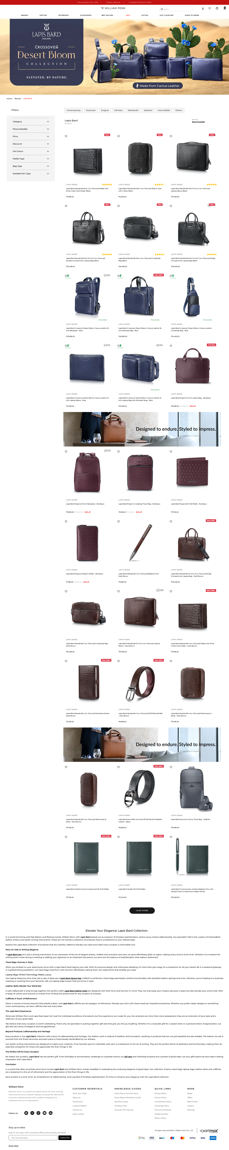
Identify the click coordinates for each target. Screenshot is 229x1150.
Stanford (148, 110)
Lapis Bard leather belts (76, 991)
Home (9, 98)
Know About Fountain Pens (126, 1093)
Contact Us (77, 1110)
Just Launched (167, 15)
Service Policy (160, 1097)
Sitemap (191, 1110)
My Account (78, 1102)
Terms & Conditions (163, 1110)
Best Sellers (107, 15)
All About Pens (120, 1106)
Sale (128, 15)
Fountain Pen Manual (123, 1110)
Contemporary (74, 110)
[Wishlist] (210, 8)
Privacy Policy (160, 1093)
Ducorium (91, 110)
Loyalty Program (80, 1106)
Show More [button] (13, 1146)
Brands (18, 98)
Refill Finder (192, 1102)
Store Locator (78, 1114)
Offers (189, 1097)
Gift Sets (118, 110)
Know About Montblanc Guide (127, 1097)
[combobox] (176, 9)
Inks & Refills (164, 110)
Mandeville (133, 110)
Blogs (189, 1093)
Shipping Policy (161, 1114)
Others (178, 110)
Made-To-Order (192, 15)
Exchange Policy (162, 1106)
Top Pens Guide (121, 1102)
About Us (76, 1097)
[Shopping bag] (217, 8)
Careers (190, 1106)
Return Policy (160, 1118)
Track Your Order (80, 1093)
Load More (142, 910)
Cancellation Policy (163, 1102)
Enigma (105, 110)
